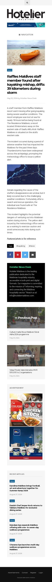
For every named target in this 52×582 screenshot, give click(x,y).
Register (33, 573)
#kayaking (20, 246)
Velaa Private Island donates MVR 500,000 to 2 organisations (23, 371)
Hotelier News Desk (28, 98)
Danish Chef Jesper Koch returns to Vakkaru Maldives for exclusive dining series (26, 507)
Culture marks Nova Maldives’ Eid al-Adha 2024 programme (24, 333)
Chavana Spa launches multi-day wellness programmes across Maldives (24, 547)
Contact (25, 573)
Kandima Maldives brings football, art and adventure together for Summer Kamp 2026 (25, 488)
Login (41, 573)
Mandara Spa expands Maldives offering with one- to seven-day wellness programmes (24, 527)
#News (32, 246)
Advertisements (13, 573)
